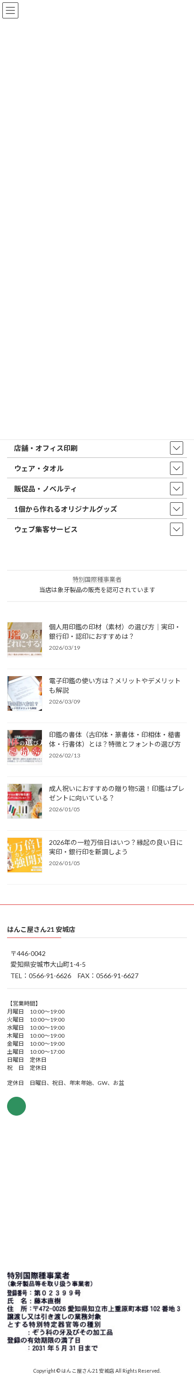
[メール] (16, 1105)
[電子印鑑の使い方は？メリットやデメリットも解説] (24, 694)
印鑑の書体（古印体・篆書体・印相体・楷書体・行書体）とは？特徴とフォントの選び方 (115, 739)
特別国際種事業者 (97, 579)
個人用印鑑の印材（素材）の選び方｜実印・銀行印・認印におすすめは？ (115, 631)
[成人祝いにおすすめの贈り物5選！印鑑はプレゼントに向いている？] (24, 801)
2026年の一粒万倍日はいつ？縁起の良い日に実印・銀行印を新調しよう (116, 847)
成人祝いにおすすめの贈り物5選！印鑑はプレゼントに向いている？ (117, 793)
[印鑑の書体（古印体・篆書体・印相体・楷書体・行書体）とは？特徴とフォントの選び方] (24, 748)
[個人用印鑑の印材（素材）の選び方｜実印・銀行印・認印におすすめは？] (24, 640)
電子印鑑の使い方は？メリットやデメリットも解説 (115, 685)
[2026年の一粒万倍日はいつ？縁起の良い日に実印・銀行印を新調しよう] (24, 855)
